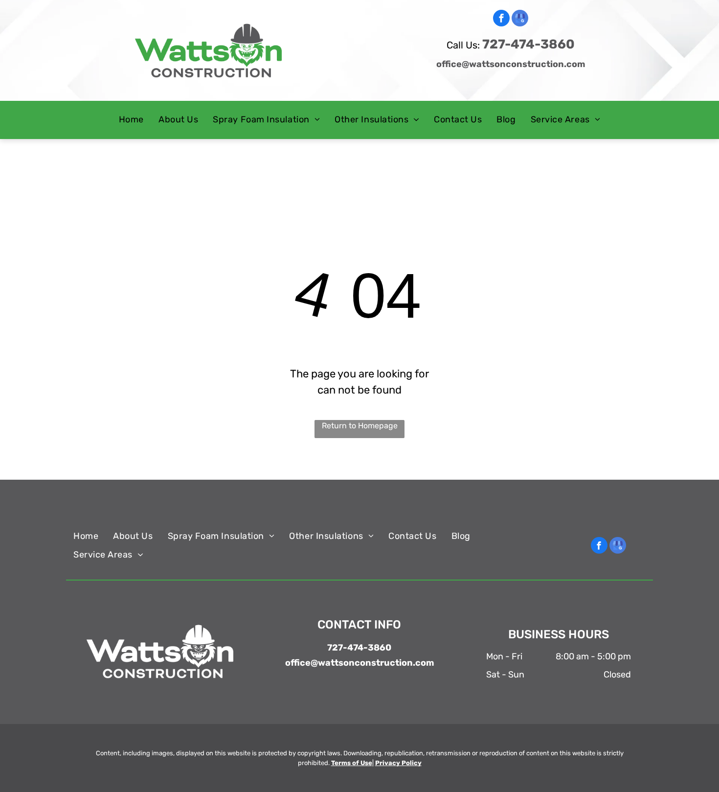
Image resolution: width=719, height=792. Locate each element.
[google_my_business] (520, 19)
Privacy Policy (398, 763)
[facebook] (501, 19)
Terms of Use (351, 763)
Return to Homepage (360, 425)
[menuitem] (131, 120)
